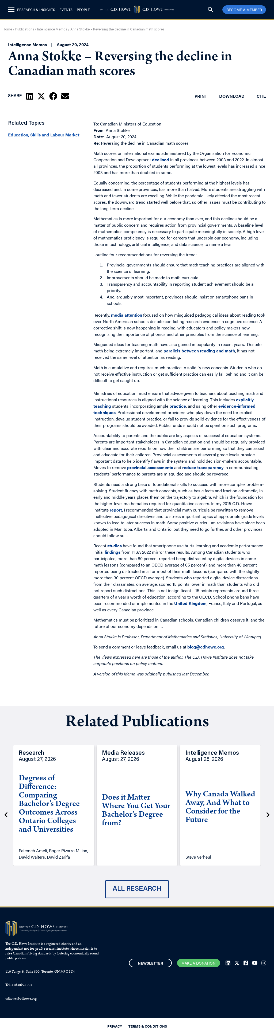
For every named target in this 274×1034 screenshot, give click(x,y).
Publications (24, 29)
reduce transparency (202, 467)
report (116, 510)
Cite (261, 96)
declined (160, 159)
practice (177, 406)
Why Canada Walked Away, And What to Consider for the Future (220, 808)
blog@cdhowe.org (205, 647)
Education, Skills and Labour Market (43, 135)
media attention (126, 315)
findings (112, 552)
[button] (29, 96)
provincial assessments (150, 467)
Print (201, 96)
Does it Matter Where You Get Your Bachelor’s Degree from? (136, 811)
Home (7, 29)
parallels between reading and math (199, 351)
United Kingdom (190, 603)
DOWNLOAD (232, 96)
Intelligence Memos (52, 29)
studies (114, 545)
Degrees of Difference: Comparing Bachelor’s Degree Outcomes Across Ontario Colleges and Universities (49, 804)
